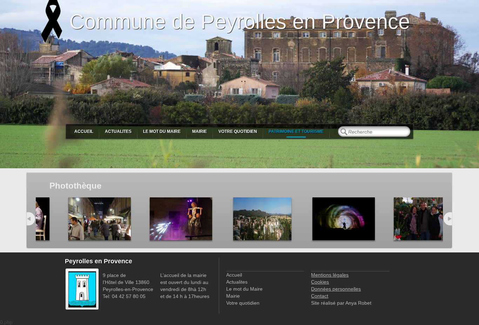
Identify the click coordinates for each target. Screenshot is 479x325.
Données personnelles (336, 289)
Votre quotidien (237, 131)
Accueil (83, 131)
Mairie (199, 131)
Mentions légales (330, 275)
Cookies (320, 282)
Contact (319, 296)
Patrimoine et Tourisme (296, 131)
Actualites (118, 131)
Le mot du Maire (162, 131)
